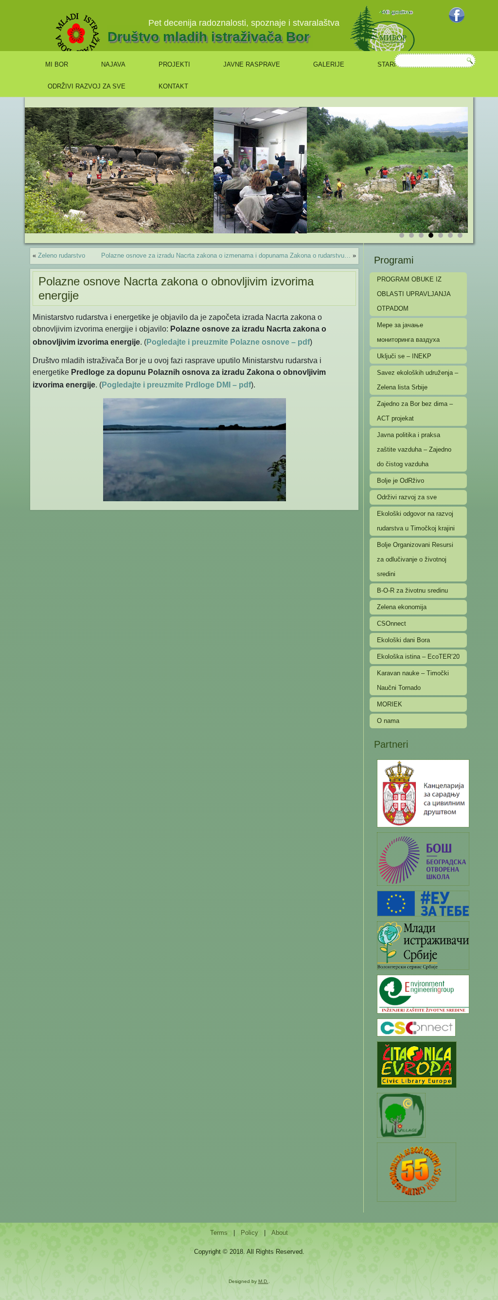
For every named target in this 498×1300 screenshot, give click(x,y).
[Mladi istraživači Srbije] (423, 945)
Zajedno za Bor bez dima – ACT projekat (415, 411)
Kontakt (173, 86)
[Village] (401, 1114)
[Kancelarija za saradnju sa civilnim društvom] (423, 792)
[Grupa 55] (416, 1171)
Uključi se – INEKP (404, 356)
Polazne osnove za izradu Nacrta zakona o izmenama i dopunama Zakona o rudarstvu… (226, 255)
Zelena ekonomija (402, 607)
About (279, 1232)
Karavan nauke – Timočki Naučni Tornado (413, 680)
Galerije (328, 64)
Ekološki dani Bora (403, 640)
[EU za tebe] (423, 903)
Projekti (174, 64)
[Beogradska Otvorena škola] (423, 858)
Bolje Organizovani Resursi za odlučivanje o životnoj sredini (415, 559)
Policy (249, 1232)
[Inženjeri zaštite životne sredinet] (423, 993)
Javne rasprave (251, 64)
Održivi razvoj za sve (86, 86)
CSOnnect (391, 623)
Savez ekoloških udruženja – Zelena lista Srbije (417, 380)
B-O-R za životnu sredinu (412, 590)
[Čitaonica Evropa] (416, 1064)
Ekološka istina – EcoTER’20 (418, 656)
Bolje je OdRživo (400, 480)
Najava (113, 64)
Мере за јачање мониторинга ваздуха (408, 332)
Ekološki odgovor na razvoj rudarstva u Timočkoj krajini (416, 521)
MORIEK (389, 704)
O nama (388, 720)
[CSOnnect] (416, 1027)
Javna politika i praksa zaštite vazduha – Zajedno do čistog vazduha (414, 449)
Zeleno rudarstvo (61, 255)
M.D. (263, 1281)
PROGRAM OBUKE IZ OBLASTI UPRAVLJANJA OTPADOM (414, 294)
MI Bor (56, 64)
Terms (219, 1232)
